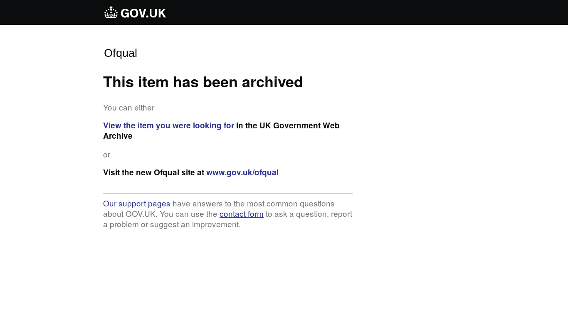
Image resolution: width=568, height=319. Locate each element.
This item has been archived (203, 81)
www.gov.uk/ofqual (242, 172)
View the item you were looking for (168, 125)
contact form (242, 213)
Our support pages (136, 203)
